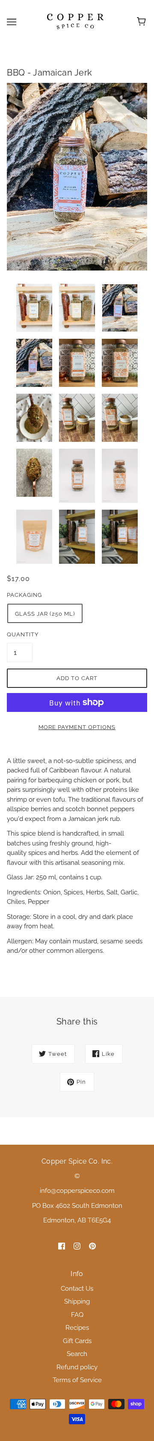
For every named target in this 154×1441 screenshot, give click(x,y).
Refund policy (77, 1367)
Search (77, 1354)
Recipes (77, 1328)
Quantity (20, 634)
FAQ (77, 1315)
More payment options (77, 727)
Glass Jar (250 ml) (45, 614)
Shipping (77, 1301)
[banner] (75, 21)
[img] (61, 1245)
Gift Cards (77, 1341)
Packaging (24, 595)
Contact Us (77, 1288)
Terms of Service (77, 1380)
